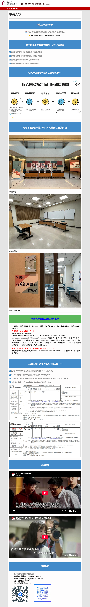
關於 (44, 4)
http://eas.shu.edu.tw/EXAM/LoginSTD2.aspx (29, 338)
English (48, 4)
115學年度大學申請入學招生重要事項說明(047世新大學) (32, 371)
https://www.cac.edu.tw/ (43, 351)
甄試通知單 (15, 60)
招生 (22, 4)
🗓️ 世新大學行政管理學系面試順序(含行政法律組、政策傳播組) (45, 32)
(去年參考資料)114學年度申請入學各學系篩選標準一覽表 (31, 382)
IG (30, 583)
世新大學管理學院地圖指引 (24, 574)
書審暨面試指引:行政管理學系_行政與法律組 (26, 52)
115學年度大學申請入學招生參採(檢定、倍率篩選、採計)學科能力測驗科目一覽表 (39, 379)
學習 (29, 4)
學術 (33, 4)
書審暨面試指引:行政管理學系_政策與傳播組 (26, 56)
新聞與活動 (38, 4)
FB (27, 583)
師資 (26, 4)
